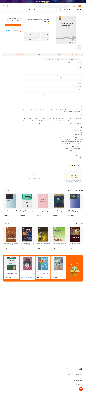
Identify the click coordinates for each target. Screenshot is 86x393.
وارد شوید (72, 177)
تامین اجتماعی (51, 59)
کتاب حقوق (42, 27)
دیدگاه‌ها (69, 62)
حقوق (46, 59)
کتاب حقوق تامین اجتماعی (73, 59)
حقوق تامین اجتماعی (64, 59)
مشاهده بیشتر (7, 190)
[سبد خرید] (4, 6)
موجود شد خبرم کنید (12, 24)
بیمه (43, 59)
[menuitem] (78, 10)
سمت (48, 16)
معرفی (74, 62)
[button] (5, 202)
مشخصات (79, 62)
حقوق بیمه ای (57, 59)
